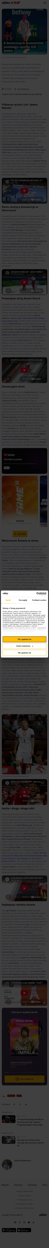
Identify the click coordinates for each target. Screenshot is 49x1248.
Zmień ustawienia (23, 646)
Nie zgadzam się (24, 653)
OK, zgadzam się (24, 639)
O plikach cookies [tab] (39, 600)
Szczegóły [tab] (23, 600)
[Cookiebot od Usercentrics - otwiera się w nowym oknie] (36, 593)
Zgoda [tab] (8, 600)
